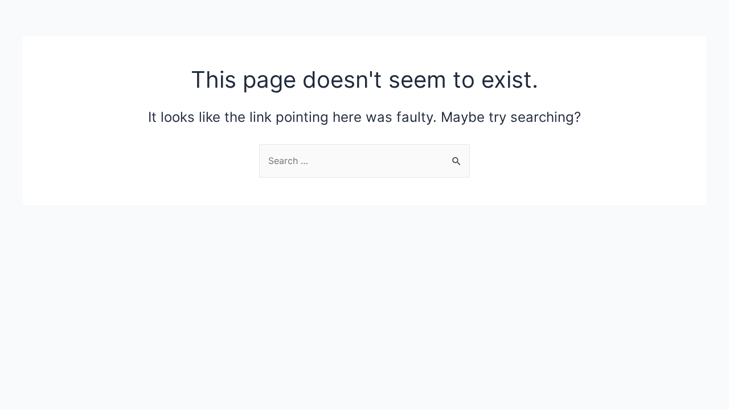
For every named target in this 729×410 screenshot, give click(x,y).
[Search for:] (364, 160)
